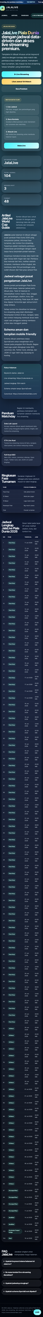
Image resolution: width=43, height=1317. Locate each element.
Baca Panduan (21, 89)
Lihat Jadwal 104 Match (21, 82)
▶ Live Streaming (21, 74)
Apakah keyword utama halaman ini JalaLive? (19, 1262)
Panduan (25, 15)
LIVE (37, 1312)
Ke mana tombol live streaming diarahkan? (17, 1273)
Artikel (14, 15)
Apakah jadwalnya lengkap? (17, 1283)
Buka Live (22, 146)
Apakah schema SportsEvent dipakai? (21, 1291)
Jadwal (4, 15)
